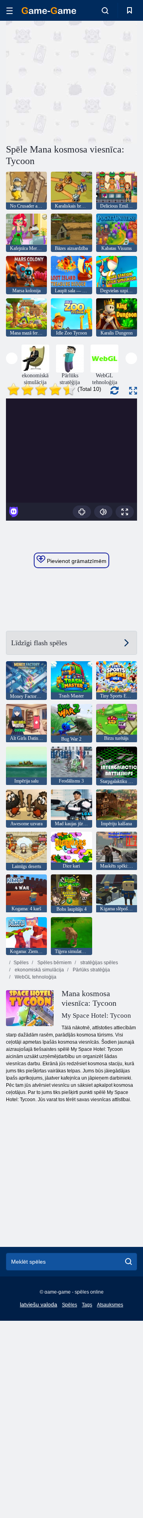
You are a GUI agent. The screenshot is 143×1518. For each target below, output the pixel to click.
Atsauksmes (110, 1305)
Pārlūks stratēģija (91, 970)
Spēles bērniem (54, 962)
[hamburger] (9, 10)
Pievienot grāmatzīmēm (75, 561)
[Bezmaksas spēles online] (49, 10)
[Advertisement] (107, 81)
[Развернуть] (133, 390)
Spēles (21, 962)
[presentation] (11, 358)
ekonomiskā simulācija (39, 970)
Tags (87, 1305)
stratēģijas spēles (98, 962)
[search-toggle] (105, 10)
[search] (128, 1261)
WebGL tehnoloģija (35, 977)
